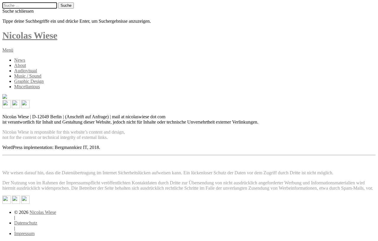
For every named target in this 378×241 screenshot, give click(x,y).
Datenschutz (25, 222)
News (19, 60)
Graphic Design (29, 81)
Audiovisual (25, 70)
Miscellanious (27, 86)
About (20, 65)
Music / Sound (27, 75)
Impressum (24, 233)
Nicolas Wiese (43, 212)
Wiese (29, 35)
